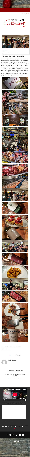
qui (15, 428)
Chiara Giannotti (6, 349)
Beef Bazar (17, 346)
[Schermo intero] (25, 400)
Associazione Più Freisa (7, 346)
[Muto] (23, 400)
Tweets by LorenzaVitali (7, 421)
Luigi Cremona (13, 360)
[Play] (5, 400)
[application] (15, 394)
